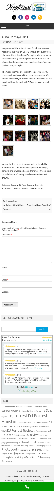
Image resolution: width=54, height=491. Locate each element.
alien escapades (21, 407)
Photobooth (10, 449)
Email (5, 280)
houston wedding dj (37, 446)
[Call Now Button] (27, 486)
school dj (10, 453)
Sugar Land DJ (21, 453)
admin (8, 42)
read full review (43, 354)
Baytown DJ (16, 185)
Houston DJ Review (44, 443)
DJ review (32, 434)
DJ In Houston (19, 435)
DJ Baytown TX (37, 188)
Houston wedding (20, 446)
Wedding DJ (32, 457)
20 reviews (47, 340)
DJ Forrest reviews (40, 431)
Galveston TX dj (36, 438)
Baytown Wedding (21, 188)
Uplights (7, 457)
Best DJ (31, 407)
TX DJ (43, 453)
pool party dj (25, 450)
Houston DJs (7, 446)
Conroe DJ (25, 411)
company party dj (11, 410)
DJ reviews (43, 435)
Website (6, 292)
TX (38, 453)
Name (5, 267)
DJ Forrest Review (20, 430)
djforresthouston (24, 422)
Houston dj (29, 442)
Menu (27, 26)
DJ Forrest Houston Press (39, 422)
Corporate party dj (37, 411)
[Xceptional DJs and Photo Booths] (27, 12)
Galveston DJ (23, 438)
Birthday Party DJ (42, 407)
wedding (18, 457)
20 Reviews (29, 387)
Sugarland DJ (32, 453)
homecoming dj (13, 443)
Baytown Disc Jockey (35, 185)
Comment (7, 234)
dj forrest (19, 415)
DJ (48, 410)
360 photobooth (8, 407)
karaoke (48, 446)
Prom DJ (35, 449)
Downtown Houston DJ (9, 438)
